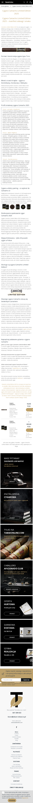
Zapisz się (26, 680)
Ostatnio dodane (16, 737)
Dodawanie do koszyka (16, 746)
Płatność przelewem (16, 755)
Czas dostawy (16, 764)
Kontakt (16, 738)
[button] (24, 2)
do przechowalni (29, 416)
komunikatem (17, 682)
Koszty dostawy (16, 774)
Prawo (16, 735)
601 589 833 (16, 713)
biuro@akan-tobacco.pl (17, 717)
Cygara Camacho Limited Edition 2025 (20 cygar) (12, 422)
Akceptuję (12, 800)
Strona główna (5, 6)
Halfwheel (20, 378)
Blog (16, 740)
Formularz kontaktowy (16, 784)
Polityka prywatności (16, 776)
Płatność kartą (16, 758)
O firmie (16, 733)
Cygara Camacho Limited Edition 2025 (12, 403)
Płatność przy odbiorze (16, 756)
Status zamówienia (16, 766)
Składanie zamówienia (16, 748)
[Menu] (2, 2)
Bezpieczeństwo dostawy (16, 768)
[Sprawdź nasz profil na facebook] (16, 727)
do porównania (29, 413)
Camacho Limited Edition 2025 (9, 27)
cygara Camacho (27, 329)
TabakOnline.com (16, 368)
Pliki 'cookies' (16, 777)
